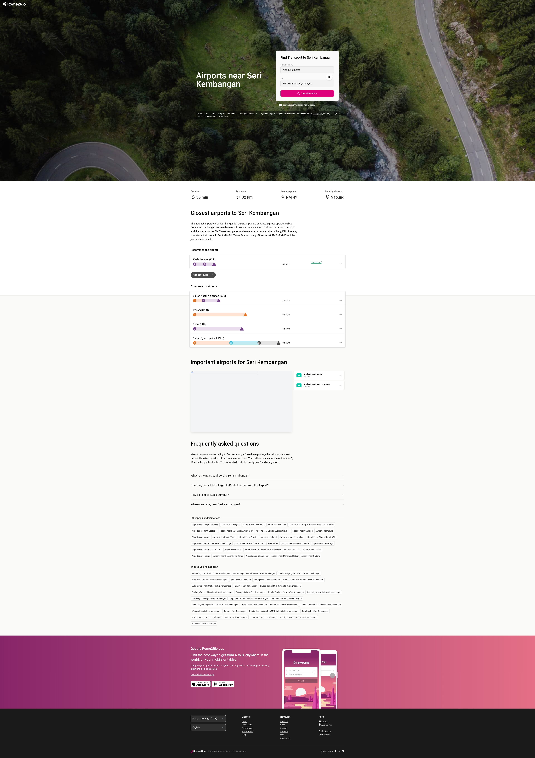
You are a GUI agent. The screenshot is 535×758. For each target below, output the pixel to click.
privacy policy (318, 114)
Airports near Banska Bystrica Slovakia (273, 531)
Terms (330, 751)
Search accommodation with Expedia (299, 105)
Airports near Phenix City (254, 524)
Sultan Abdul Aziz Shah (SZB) (209, 295)
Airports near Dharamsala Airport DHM (236, 531)
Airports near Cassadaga (322, 543)
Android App (326, 725)
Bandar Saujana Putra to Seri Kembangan (286, 592)
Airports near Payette (248, 537)
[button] (307, 93)
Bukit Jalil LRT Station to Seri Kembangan (210, 580)
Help (282, 735)
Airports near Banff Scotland (204, 531)
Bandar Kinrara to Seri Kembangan (287, 598)
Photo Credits (325, 731)
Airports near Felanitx (201, 556)
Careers (283, 728)
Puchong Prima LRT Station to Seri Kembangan (212, 592)
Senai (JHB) (199, 324)
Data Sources (324, 734)
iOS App (324, 721)
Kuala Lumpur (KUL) (204, 259)
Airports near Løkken (312, 550)
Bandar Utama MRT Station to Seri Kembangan (303, 580)
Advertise (284, 731)
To (281, 79)
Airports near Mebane (277, 524)
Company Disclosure (238, 751)
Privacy (323, 751)
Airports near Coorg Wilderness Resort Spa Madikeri (311, 524)
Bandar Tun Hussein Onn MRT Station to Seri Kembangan (274, 611)
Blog (244, 735)
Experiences (247, 728)
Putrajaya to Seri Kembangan (267, 580)
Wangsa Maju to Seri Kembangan (206, 611)
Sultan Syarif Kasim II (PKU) (208, 338)
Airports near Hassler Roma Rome (228, 556)
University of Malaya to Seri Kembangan (209, 598)
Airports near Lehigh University (205, 524)
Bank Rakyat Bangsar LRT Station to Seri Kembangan (215, 605)
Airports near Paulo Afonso (224, 537)
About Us (284, 721)
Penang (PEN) (201, 309)
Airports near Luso (292, 550)
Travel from (286, 65)
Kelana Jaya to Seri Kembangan (283, 605)
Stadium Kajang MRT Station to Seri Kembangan (299, 573)
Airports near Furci (269, 537)
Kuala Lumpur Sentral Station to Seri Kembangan (254, 573)
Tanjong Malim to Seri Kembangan (250, 592)
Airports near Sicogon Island (292, 537)
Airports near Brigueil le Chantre (295, 543)
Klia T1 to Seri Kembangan (245, 586)
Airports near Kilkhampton (257, 556)
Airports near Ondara (310, 556)
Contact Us (285, 738)
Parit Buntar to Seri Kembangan (263, 617)
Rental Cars (247, 725)
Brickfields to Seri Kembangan (254, 605)
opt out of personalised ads (208, 116)
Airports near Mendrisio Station (285, 556)
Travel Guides (247, 731)
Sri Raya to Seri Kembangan (204, 623)
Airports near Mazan (201, 537)
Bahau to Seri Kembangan (235, 611)
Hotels (244, 721)
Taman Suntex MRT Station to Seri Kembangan (321, 605)
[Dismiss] (336, 114)
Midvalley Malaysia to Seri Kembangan (324, 592)
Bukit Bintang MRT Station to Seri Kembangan (211, 586)
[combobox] (307, 70)
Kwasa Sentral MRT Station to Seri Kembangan (280, 586)
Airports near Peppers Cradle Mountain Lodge (211, 543)
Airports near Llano (324, 531)
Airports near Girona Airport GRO (321, 537)
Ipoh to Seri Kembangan (241, 580)
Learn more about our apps (202, 674)
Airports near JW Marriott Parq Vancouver (263, 550)
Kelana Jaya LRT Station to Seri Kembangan (211, 573)
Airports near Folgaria (230, 524)
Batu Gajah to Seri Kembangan (315, 611)
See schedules (200, 275)
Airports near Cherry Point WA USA (207, 550)
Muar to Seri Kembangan (236, 617)
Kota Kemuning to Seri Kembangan (207, 617)
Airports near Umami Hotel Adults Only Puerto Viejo (256, 543)
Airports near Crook (233, 550)
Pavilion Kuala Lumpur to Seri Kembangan (298, 617)
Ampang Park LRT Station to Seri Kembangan (248, 598)
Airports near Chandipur (303, 531)
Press (282, 725)
